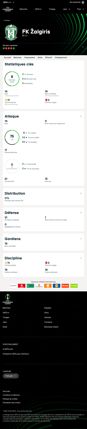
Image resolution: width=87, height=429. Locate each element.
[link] (23, 9)
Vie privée (6, 391)
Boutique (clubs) (51, 327)
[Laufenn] (13, 286)
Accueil (7, 57)
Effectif (48, 57)
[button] (66, 9)
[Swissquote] (39, 286)
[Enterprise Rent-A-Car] (30, 286)
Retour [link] (7, 20)
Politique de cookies (10, 399)
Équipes (47, 308)
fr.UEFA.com (8, 349)
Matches (18, 57)
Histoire (47, 317)
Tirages (6, 317)
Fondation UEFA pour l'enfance (16, 354)
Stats (40, 57)
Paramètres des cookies (11, 403)
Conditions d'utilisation (11, 395)
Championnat (61, 57)
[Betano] (65, 286)
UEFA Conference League (8, 9)
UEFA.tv (6, 313)
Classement (29, 57)
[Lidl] (56, 286)
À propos (48, 322)
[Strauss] (21, 286)
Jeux (5, 322)
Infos (46, 313)
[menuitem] (24, 9)
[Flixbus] (74, 286)
